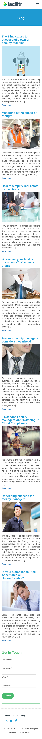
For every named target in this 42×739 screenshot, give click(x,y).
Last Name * (7, 668)
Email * (5, 677)
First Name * (7, 660)
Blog (23, 716)
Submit (8, 696)
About (15, 716)
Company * (6, 685)
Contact (7, 716)
